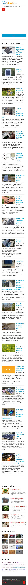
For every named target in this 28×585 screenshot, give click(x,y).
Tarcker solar (19, 261)
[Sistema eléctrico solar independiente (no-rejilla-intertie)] (8, 50)
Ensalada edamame (15, 489)
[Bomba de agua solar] (8, 307)
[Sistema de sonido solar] (8, 92)
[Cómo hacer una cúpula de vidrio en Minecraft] (19, 546)
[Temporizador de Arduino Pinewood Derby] (5, 536)
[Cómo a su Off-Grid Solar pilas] (8, 436)
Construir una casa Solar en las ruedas (20, 368)
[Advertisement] (14, 23)
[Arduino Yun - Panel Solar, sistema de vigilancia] (8, 221)
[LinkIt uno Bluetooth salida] (5, 500)
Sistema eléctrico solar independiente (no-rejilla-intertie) (20, 51)
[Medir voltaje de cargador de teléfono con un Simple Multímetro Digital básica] (5, 552)
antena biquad (22, 569)
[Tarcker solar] (8, 264)
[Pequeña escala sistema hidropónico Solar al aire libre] (8, 111)
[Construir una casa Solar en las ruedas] (8, 369)
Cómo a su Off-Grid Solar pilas (20, 434)
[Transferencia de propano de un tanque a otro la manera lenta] (5, 541)
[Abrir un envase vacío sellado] (19, 541)
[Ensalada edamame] (5, 491)
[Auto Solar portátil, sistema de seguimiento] (8, 200)
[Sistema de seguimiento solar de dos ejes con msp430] (8, 157)
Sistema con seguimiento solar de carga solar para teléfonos (20, 135)
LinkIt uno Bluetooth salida (16, 498)
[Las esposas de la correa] (12, 541)
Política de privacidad (15, 580)
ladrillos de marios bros (17, 565)
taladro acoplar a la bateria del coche (10, 571)
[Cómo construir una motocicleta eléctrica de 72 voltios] (12, 536)
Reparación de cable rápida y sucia (18, 522)
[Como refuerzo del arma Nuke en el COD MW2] (5, 508)
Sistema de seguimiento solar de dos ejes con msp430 (19, 157)
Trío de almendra (14, 514)
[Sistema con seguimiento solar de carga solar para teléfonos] (8, 135)
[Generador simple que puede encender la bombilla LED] (19, 552)
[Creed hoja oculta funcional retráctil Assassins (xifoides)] (12, 546)
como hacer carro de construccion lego (10, 569)
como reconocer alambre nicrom (9, 562)
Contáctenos (5, 580)
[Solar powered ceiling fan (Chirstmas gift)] (8, 326)
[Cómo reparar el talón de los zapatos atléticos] (19, 536)
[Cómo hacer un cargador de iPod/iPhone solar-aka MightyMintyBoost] (8, 412)
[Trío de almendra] (5, 516)
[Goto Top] (24, 582)
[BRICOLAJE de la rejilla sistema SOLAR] (8, 178)
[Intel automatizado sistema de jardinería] (8, 348)
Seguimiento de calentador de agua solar (20, 389)
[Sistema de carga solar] (8, 72)
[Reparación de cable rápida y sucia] (5, 524)
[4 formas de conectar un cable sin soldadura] (12, 552)
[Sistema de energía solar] (8, 243)
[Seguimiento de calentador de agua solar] (8, 391)
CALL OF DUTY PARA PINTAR (14, 564)
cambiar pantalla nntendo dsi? (19, 567)
